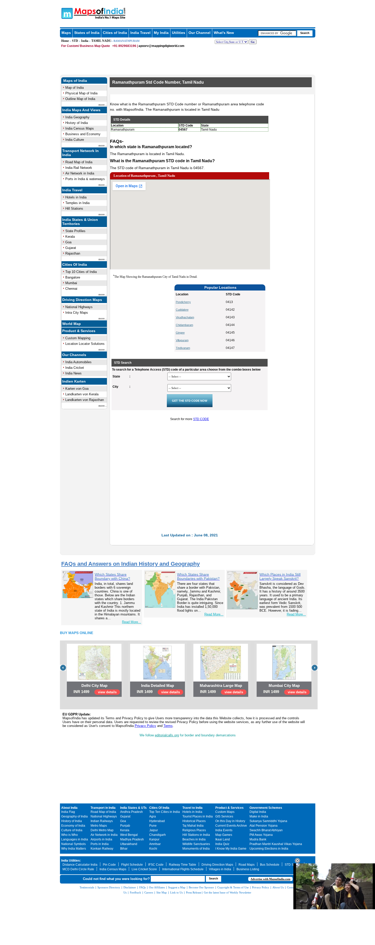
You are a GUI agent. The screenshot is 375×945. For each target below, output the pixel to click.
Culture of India (71, 830)
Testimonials (87, 887)
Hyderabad (157, 821)
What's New (224, 33)
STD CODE (201, 419)
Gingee (180, 332)
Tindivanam (183, 347)
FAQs (142, 887)
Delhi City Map (94, 685)
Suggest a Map (176, 887)
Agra (152, 816)
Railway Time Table (182, 864)
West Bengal (129, 835)
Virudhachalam (185, 317)
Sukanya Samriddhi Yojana (268, 821)
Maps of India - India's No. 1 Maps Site (66, 13)
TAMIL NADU (101, 41)
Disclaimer (129, 887)
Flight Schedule (132, 864)
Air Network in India (79, 173)
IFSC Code (156, 864)
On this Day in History (230, 821)
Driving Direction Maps (82, 300)
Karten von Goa (77, 388)
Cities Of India (74, 264)
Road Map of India (78, 162)
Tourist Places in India (197, 816)
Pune (153, 825)
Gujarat (70, 248)
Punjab (125, 825)
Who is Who (69, 835)
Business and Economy (83, 134)
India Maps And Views (81, 110)
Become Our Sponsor (201, 887)
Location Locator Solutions (85, 344)
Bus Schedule (269, 864)
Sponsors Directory (108, 887)
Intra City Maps (76, 312)
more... (102, 104)
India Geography (77, 117)
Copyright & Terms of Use (233, 887)
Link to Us (176, 892)
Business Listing (247, 869)
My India (161, 33)
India (84, 41)
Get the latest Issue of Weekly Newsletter (227, 892)
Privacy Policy (145, 726)
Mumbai (71, 283)
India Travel (140, 33)
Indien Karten (74, 381)
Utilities (178, 33)
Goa (68, 242)
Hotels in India (75, 197)
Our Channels (74, 355)
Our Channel (199, 33)
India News (73, 373)
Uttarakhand (128, 844)
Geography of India (74, 816)
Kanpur (154, 839)
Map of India (74, 88)
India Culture (74, 140)
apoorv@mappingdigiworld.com (161, 46)
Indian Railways (102, 821)
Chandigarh (157, 835)
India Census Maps (79, 128)
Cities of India (115, 33)
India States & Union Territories (80, 222)
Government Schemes (265, 808)
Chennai (71, 289)
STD (75, 41)
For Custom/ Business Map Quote (85, 46)
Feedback (135, 892)
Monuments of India (196, 848)
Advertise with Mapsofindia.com (270, 878)
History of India (76, 123)
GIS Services (224, 816)
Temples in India (77, 203)
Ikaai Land (222, 839)
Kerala (70, 236)
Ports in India (100, 844)
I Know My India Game (230, 848)
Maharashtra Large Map (221, 685)
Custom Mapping (77, 338)
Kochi (153, 848)
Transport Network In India (80, 153)
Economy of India (73, 825)
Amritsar (155, 844)
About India (69, 808)
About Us (278, 887)
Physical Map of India (81, 93)
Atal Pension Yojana (263, 825)
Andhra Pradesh (131, 812)
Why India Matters (73, 848)
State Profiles (75, 231)
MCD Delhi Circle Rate (78, 869)
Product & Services (78, 331)
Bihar (124, 848)
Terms (168, 726)
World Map (71, 324)
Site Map (161, 892)
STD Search (293, 864)
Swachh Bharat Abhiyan (266, 830)
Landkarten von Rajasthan (84, 400)
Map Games (223, 835)
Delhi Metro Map (102, 830)
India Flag (68, 812)
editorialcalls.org (167, 735)
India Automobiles (78, 362)
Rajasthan (72, 253)
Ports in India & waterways (85, 179)
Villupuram (182, 340)
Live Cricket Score (144, 869)
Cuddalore (182, 309)
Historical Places (194, 821)
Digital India (257, 812)
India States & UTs (133, 808)
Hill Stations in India (196, 835)
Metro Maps (99, 825)
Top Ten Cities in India (164, 812)
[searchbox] (277, 33)
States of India (86, 33)
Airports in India (101, 839)
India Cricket (74, 368)
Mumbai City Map (284, 685)
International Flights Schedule (183, 869)
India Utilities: (71, 860)
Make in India (258, 816)
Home (65, 41)
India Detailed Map (157, 685)
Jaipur (153, 830)
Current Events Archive (231, 825)
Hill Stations (74, 208)
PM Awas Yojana (261, 835)
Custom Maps (224, 812)
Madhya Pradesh (132, 839)
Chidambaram (184, 324)
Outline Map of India (80, 99)
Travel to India (192, 808)
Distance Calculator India (79, 864)
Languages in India (74, 839)
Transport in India (103, 808)
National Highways (79, 307)
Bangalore (72, 277)
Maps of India (75, 81)
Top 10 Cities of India (81, 272)
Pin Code (109, 864)
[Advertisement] (144, 318)
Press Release (193, 892)
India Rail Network (78, 168)
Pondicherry (183, 302)
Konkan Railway (102, 848)
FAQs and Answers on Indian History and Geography (130, 564)
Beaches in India (194, 839)
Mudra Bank (257, 839)
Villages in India (220, 869)
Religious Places (194, 830)
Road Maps (247, 864)
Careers (148, 892)
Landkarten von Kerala (81, 394)
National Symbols (73, 844)
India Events (223, 830)
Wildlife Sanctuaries (196, 844)
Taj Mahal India (193, 825)
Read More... (131, 622)
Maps (66, 33)
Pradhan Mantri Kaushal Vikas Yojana (275, 844)
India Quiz (222, 844)
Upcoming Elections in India (268, 848)
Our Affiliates (157, 887)
